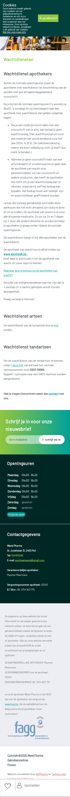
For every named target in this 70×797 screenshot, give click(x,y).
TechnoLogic (59, 774)
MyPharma (42, 774)
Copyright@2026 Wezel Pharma (25, 755)
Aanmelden (32, 785)
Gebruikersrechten (17, 760)
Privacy (11, 764)
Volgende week (16, 514)
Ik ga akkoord (48, 18)
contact (54, 393)
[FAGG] (35, 728)
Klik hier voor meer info (14, 32)
